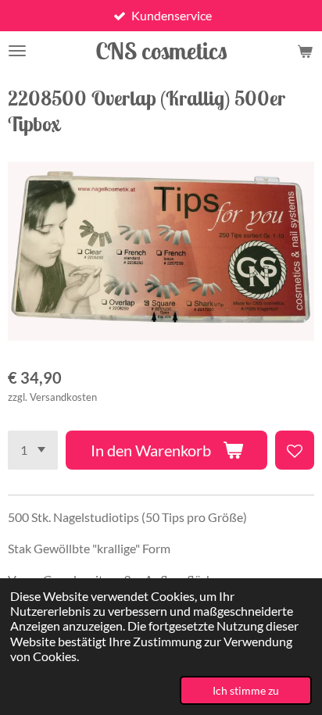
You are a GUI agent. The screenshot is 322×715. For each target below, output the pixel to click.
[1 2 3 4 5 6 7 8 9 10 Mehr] (33, 450)
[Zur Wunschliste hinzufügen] (294, 450)
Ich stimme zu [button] (246, 690)
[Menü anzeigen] (17, 50)
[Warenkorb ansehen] (305, 50)
